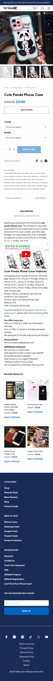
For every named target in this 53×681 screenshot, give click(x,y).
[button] (35, 8)
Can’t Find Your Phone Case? (18, 583)
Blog (6, 501)
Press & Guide (11, 506)
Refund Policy (26, 652)
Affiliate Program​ (12, 574)
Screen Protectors (13, 540)
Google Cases (10, 531)
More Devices (10, 497)
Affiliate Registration (14, 579)
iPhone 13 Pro (9, 183)
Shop (6, 488)
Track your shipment (14, 565)
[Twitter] (42, 161)
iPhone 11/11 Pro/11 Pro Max (20, 176)
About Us (8, 556)
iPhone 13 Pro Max (23, 183)
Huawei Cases (11, 535)
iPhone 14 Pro (14, 186)
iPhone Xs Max (39, 189)
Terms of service (26, 643)
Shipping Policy (26, 656)
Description (26, 211)
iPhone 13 (40, 180)
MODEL (7, 133)
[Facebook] (37, 161)
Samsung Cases (11, 526)
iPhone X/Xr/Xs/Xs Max (13, 189)
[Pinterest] (47, 161)
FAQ (6, 569)
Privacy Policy (26, 648)
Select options (12, 417)
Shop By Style (11, 492)
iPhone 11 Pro (28, 173)
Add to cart (29, 149)
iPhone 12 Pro (14, 180)
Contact (26, 660)
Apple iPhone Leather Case (9, 452)
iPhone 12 (35, 176)
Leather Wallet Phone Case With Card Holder (11, 407)
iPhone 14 (35, 183)
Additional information (27, 216)
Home (6, 88)
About (26, 665)
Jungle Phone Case (35, 451)
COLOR (7, 122)
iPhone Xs (28, 189)
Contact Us (9, 560)
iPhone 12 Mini (30, 88)
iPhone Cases (17, 88)
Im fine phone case (35, 404)
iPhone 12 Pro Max (27, 180)
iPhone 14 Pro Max (27, 186)
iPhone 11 (18, 173)
